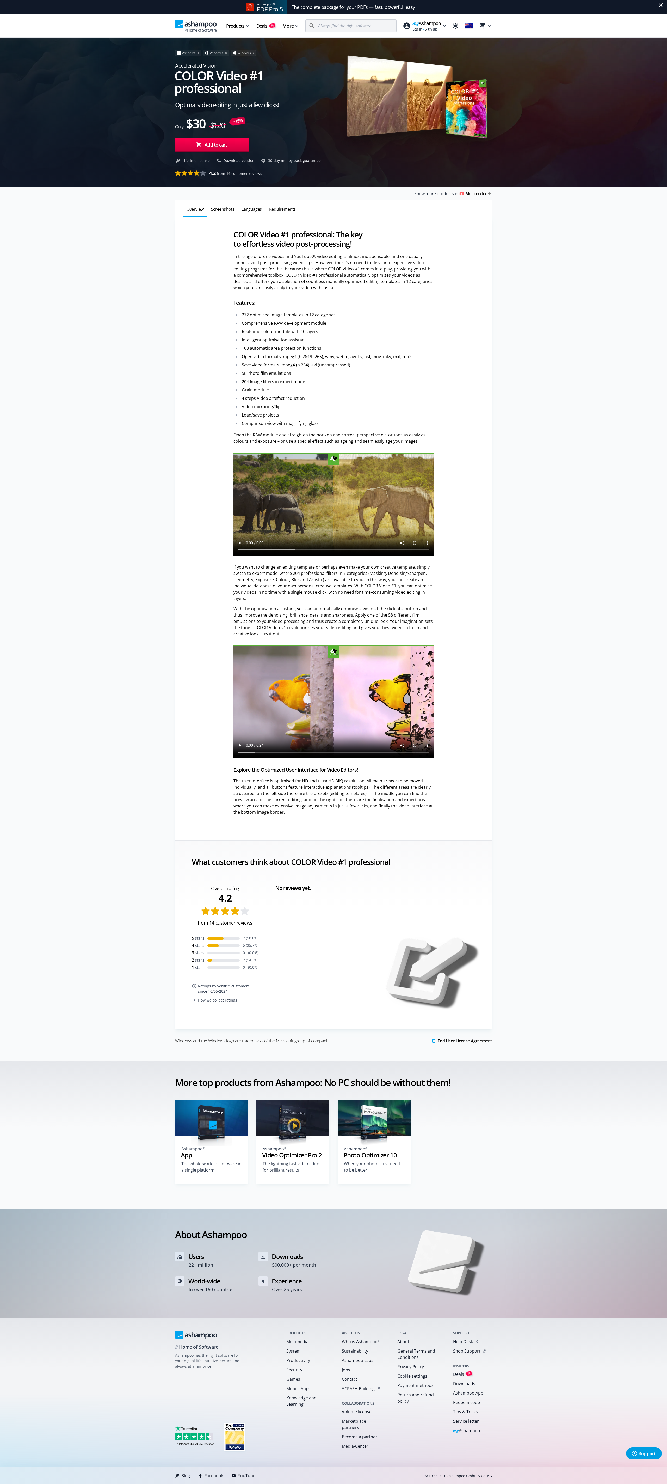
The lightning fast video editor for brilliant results (292, 1167)
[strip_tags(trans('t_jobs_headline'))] (234, 1436)
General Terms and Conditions (416, 1354)
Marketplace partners (354, 1424)
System (293, 1351)
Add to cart (216, 145)
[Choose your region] (469, 26)
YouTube (246, 1476)
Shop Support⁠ (466, 1351)
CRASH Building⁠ (358, 1388)
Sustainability (355, 1351)
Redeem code (466, 1402)
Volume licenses (358, 1412)
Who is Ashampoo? (360, 1341)
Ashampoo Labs (357, 1360)
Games (293, 1379)
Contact (349, 1379)
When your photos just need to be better (372, 1167)
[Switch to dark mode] (455, 26)
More (287, 26)
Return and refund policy (415, 1398)
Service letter (466, 1421)
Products (235, 26)
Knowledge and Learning (301, 1401)
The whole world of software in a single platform (211, 1167)
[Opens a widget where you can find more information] (644, 1454)
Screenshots (222, 209)
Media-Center (355, 1446)
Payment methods (415, 1385)
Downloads (464, 1383)
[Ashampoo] (196, 1335)
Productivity (298, 1360)
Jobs (346, 1370)
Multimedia (297, 1341)
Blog (185, 1476)
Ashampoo (466, 1431)
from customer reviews (235, 173)
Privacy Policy (410, 1367)
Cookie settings (412, 1376)
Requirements (282, 209)
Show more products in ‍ (450, 193)
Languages (252, 209)
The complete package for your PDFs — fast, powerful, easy (353, 7)
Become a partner (359, 1437)
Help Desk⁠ (463, 1341)
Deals (265, 26)
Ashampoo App (468, 1393)
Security (294, 1370)
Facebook (214, 1476)
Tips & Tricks (465, 1412)
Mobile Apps (298, 1388)
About (403, 1341)
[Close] (661, 5)
